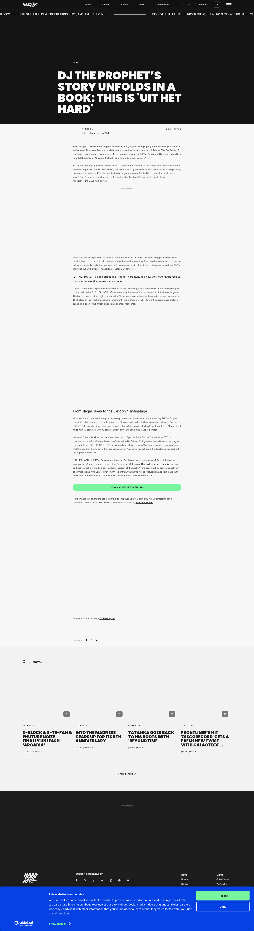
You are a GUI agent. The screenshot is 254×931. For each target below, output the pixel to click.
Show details (57, 923)
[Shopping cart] (189, 4)
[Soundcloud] (102, 880)
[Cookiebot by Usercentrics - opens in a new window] (24, 924)
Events (124, 4)
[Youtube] (128, 880)
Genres (184, 884)
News (141, 4)
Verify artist (221, 884)
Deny (223, 906)
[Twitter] (85, 880)
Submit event (223, 879)
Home (184, 875)
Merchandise (162, 4)
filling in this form (144, 502)
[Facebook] (76, 880)
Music (88, 4)
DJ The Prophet (107, 618)
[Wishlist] (182, 4)
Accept (223, 895)
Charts (105, 4)
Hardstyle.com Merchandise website (160, 464)
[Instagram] (111, 880)
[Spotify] (119, 880)
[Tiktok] (94, 880)
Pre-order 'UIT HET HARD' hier (127, 487)
